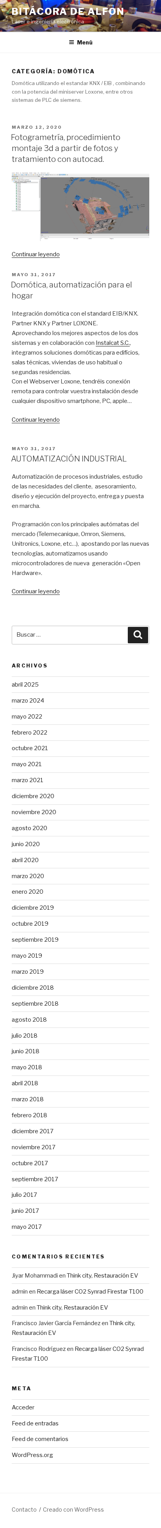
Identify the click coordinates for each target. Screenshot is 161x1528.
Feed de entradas (35, 1423)
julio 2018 (25, 1035)
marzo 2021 (27, 780)
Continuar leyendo (36, 254)
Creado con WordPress (73, 1509)
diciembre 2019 (33, 907)
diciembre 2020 (33, 796)
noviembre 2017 (33, 1147)
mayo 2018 (27, 1067)
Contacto (24, 1509)
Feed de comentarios (40, 1439)
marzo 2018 (28, 1099)
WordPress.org (32, 1455)
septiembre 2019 (35, 939)
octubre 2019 (30, 923)
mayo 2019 (27, 955)
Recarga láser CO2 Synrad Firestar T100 (90, 1291)
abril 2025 (25, 684)
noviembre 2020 (34, 812)
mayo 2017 (27, 1226)
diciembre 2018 (33, 987)
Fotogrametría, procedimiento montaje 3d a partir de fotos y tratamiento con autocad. (65, 148)
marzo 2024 (28, 700)
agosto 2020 (29, 828)
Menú (85, 42)
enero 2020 (27, 891)
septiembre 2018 (35, 1003)
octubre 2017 (30, 1163)
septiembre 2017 (35, 1179)
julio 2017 (24, 1194)
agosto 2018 (29, 1019)
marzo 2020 (28, 876)
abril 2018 (25, 1083)
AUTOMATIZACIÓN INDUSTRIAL (69, 458)
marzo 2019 (28, 971)
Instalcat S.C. (113, 342)
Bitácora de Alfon (68, 11)
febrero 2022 (29, 732)
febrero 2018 (29, 1115)
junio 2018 (25, 1051)
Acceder (23, 1407)
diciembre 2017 (33, 1131)
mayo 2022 (27, 716)
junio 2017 (25, 1210)
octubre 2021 (30, 748)
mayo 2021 (27, 764)
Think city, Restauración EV (102, 1275)
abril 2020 (25, 860)
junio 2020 (26, 844)
